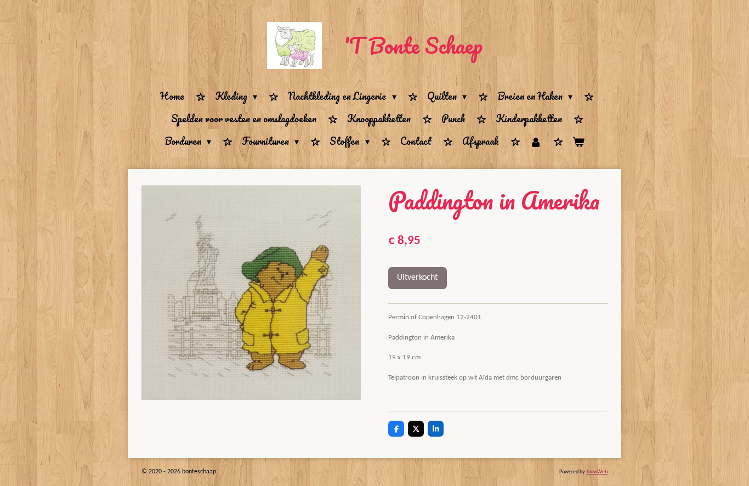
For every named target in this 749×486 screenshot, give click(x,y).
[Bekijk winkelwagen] (578, 142)
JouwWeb (597, 472)
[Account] (536, 142)
